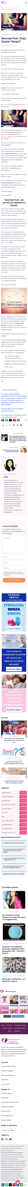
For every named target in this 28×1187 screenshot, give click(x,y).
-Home (3, 1025)
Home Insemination (14, 736)
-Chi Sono (8, 1025)
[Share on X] (10, 420)
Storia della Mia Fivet (19, 975)
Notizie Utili (4, 1098)
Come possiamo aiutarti (8, 1066)
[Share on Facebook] (2, 420)
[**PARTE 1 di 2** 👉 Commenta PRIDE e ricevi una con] (23, 1009)
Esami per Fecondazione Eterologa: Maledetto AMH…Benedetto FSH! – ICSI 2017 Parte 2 (13, 950)
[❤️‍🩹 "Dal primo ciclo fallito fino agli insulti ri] (23, 999)
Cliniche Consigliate (7, 1071)
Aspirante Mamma (6, 34)
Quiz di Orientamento (8, 1075)
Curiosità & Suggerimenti (14, 757)
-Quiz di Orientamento (20, 1028)
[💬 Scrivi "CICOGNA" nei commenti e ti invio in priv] (14, 999)
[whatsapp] (21, 425)
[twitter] (10, 425)
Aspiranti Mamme (6, 1093)
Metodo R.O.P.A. (6, 1111)
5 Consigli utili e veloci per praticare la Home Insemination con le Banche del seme (14, 740)
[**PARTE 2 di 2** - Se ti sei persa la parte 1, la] (14, 1009)
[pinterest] (14, 425)
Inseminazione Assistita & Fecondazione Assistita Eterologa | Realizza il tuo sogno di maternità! (12, 1157)
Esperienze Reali (17, 34)
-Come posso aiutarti (20, 1025)
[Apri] (26, 3)
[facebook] (6, 425)
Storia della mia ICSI (19, 943)
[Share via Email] (18, 420)
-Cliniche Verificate (7, 1028)
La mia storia (5, 1084)
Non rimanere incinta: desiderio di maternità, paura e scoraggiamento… (13, 917)
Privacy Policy (5, 1146)
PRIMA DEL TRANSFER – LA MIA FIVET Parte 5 (13, 980)
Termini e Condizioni (14, 1146)
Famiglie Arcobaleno (7, 1107)
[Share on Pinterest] (14, 420)
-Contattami (16, 1031)
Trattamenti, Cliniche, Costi (14, 760)
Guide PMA (4, 1080)
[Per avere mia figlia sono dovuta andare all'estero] (4, 1009)
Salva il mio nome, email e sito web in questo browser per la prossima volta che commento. (14, 574)
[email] (17, 425)
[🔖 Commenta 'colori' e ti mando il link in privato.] (4, 999)
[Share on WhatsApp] (6, 420)
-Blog (9, 1031)
